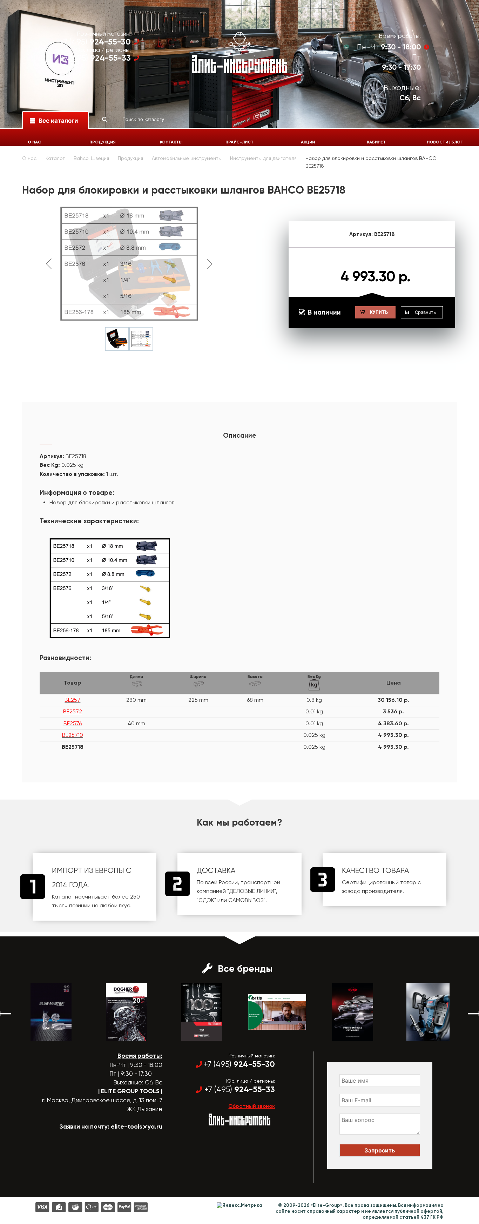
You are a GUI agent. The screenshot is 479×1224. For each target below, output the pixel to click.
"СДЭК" (206, 900)
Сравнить (425, 312)
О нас (34, 142)
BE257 (72, 700)
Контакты (171, 142)
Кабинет (376, 142)
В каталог (44, 1034)
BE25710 (72, 735)
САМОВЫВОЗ (246, 900)
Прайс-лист (239, 142)
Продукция (102, 142)
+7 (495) (95, 42)
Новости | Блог (445, 142)
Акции (308, 142)
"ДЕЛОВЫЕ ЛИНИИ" (251, 891)
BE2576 (72, 723)
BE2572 (72, 711)
